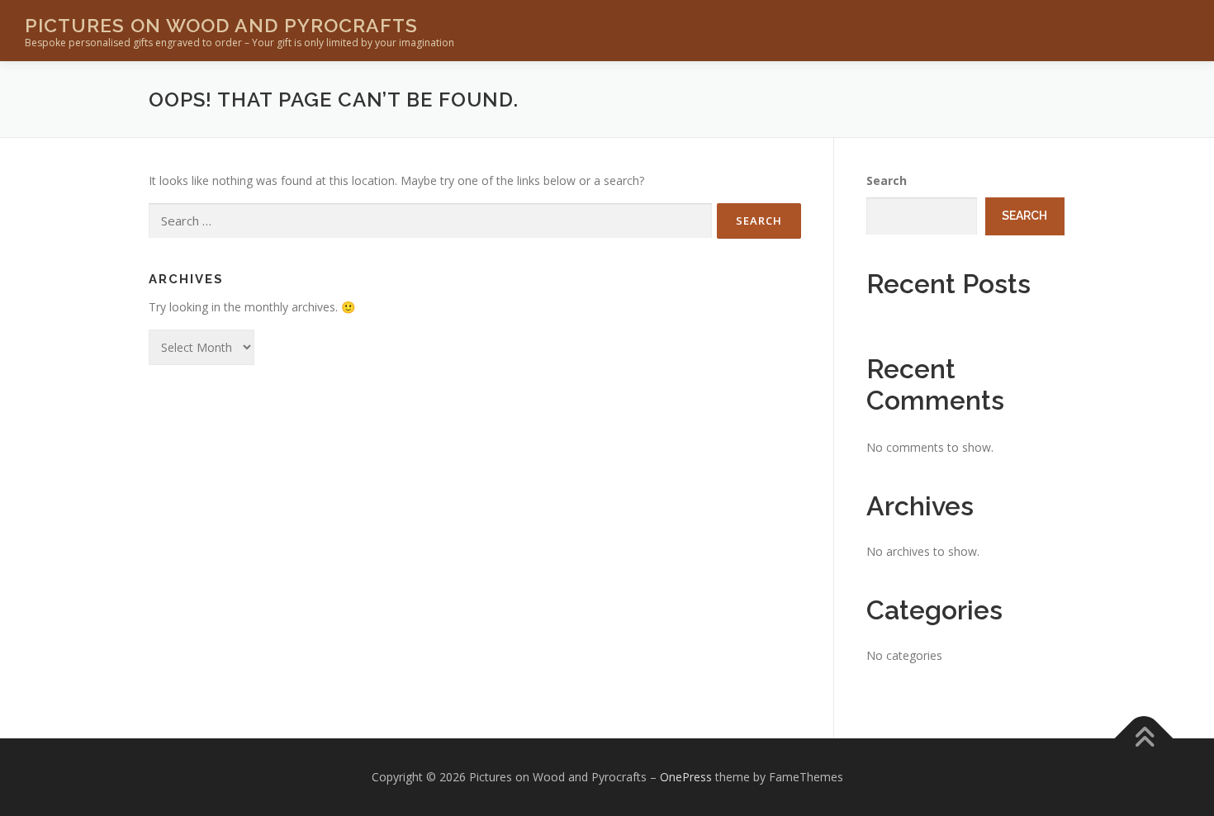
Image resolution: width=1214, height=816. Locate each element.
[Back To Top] (1144, 738)
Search (886, 180)
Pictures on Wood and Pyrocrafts (221, 25)
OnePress (686, 777)
